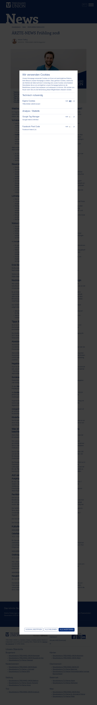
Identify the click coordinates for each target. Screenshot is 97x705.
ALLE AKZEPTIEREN (66, 629)
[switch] (70, 117)
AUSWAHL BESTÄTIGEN (34, 629)
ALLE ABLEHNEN (51, 629)
